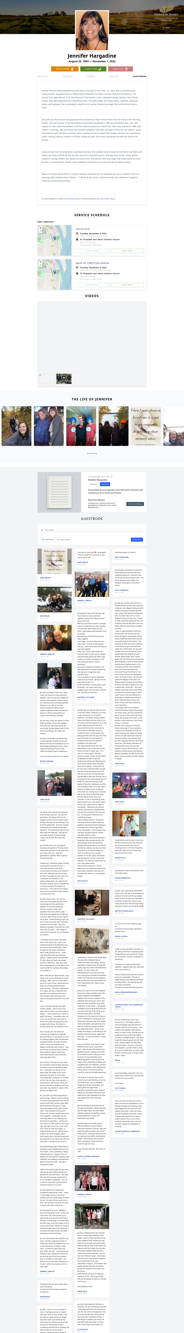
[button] (54, 238)
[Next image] (69, 561)
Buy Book (105, 484)
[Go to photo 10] (60, 794)
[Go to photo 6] (57, 649)
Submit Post (137, 540)
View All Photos (92, 453)
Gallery (114, 76)
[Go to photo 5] (57, 572)
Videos (91, 76)
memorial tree (72, 198)
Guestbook (140, 76)
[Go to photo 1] (52, 572)
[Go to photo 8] (57, 794)
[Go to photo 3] (54, 572)
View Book (93, 484)
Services (68, 76)
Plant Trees (127, 251)
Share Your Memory (135, 504)
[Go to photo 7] (58, 649)
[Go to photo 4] (55, 572)
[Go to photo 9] (59, 794)
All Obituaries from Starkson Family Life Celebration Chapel (166, 19)
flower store (109, 198)
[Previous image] (39, 561)
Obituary (42, 76)
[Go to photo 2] (53, 572)
